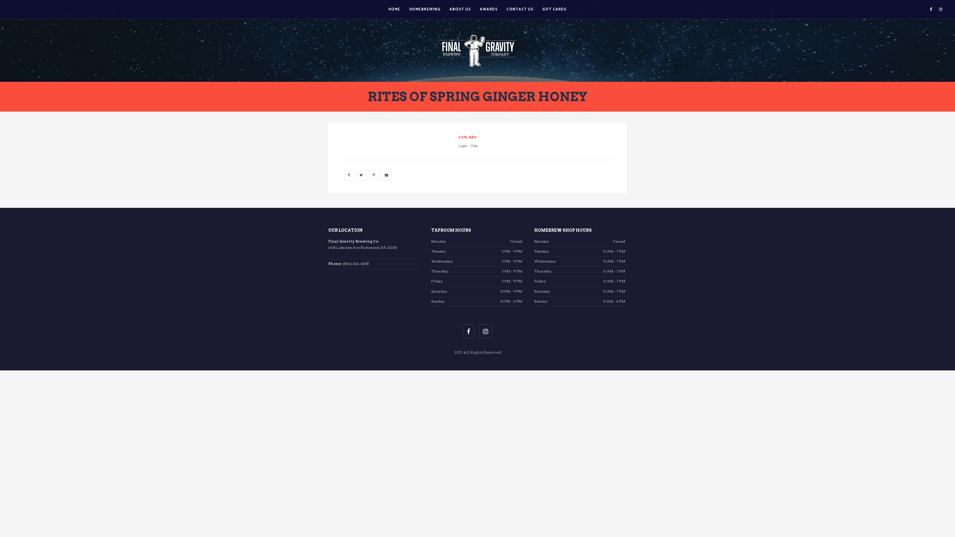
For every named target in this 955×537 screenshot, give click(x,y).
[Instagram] (941, 9)
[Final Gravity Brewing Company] (477, 40)
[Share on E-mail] (386, 175)
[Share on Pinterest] (374, 175)
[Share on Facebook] (349, 175)
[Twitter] (361, 175)
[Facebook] (931, 9)
